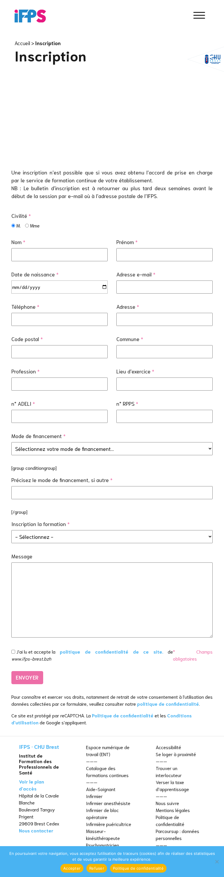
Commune (129, 338)
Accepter (71, 868)
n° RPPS (127, 403)
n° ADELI (23, 403)
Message (21, 556)
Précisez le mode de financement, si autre (62, 479)
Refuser (96, 868)
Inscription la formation (40, 523)
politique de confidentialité (168, 703)
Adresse (127, 306)
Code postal (27, 338)
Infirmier (94, 796)
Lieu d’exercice (135, 371)
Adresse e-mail (135, 274)
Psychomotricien (102, 845)
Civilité (21, 215)
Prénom (127, 241)
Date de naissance (35, 274)
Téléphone (25, 306)
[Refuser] (217, 861)
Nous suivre (167, 803)
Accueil (22, 43)
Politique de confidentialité (122, 715)
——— (91, 761)
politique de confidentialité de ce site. (111, 651)
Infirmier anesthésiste (108, 803)
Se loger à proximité (176, 754)
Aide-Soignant (101, 789)
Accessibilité (168, 747)
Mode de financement (38, 435)
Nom (18, 241)
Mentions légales (173, 810)
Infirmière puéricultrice (108, 824)
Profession (25, 371)
